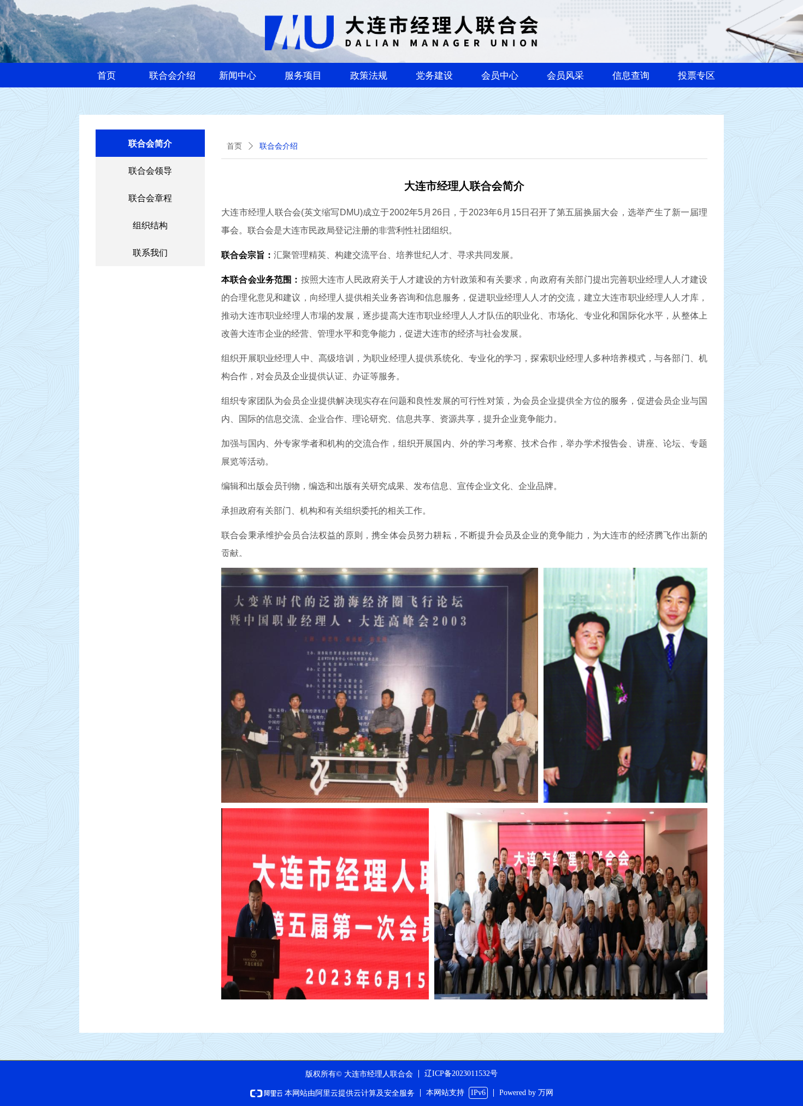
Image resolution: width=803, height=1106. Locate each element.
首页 (234, 146)
